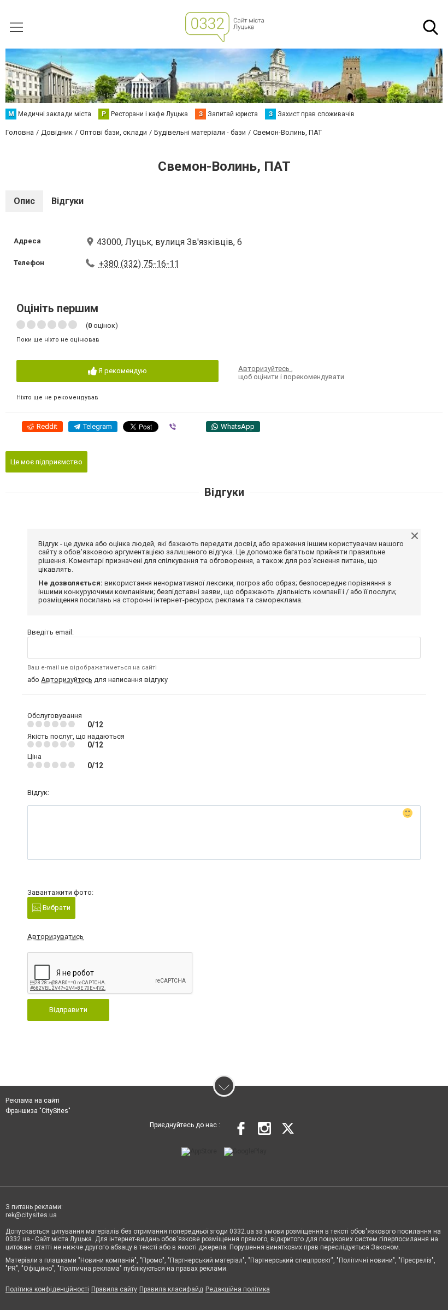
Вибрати (55, 908)
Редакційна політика (237, 1289)
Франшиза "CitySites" (37, 1111)
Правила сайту (114, 1289)
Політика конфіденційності (47, 1289)
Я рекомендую (122, 371)
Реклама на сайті (32, 1100)
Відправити (68, 1010)
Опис (24, 201)
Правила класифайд (171, 1289)
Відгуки (67, 201)
